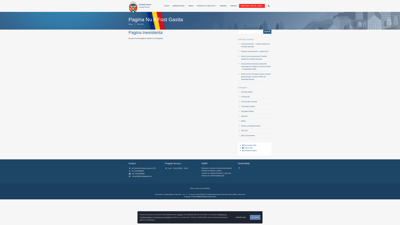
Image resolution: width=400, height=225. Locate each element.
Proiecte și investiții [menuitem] (206, 6)
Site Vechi (242, 194)
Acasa (131, 24)
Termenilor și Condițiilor (162, 217)
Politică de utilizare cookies (211, 171)
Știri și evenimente (248, 135)
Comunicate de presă (249, 101)
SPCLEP (244, 131)
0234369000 (140, 174)
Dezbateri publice (247, 111)
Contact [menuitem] (233, 6)
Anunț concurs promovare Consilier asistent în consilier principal (254, 57)
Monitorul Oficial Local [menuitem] (251, 6)
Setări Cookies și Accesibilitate (200, 188)
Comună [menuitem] (223, 6)
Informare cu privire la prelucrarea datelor (216, 168)
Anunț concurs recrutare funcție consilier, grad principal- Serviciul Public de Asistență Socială (256, 76)
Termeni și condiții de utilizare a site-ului (216, 173)
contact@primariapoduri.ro (142, 176)
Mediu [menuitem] (191, 6)
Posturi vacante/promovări (250, 126)
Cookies (180, 215)
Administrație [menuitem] (178, 6)
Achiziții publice (247, 92)
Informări (244, 116)
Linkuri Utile (248, 148)
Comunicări (245, 97)
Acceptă (255, 217)
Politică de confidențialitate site (212, 176)
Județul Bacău (145, 6)
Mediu (243, 121)
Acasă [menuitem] (166, 6)
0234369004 (139, 171)
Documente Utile (250, 145)
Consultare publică (248, 106)
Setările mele (241, 217)
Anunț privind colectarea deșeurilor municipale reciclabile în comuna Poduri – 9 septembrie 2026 (256, 66)
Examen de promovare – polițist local (254, 51)
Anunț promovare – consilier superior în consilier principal (255, 45)
